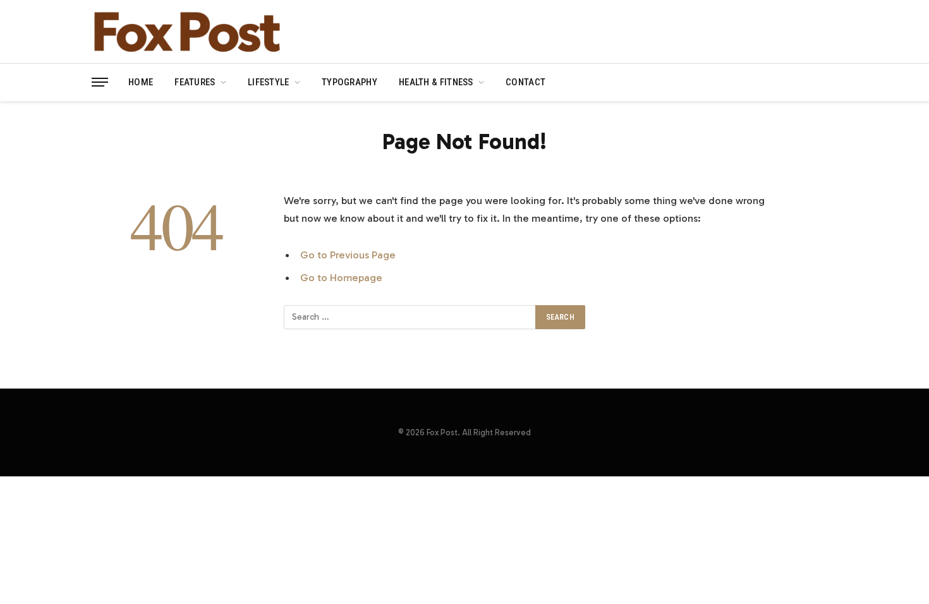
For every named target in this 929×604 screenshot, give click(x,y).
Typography (349, 82)
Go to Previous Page (348, 254)
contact (525, 82)
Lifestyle (268, 82)
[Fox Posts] (186, 31)
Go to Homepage (341, 277)
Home (140, 82)
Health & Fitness (436, 82)
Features (194, 82)
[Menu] (100, 82)
